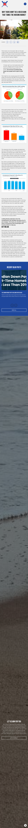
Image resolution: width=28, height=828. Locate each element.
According (4, 60)
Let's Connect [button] (14, 738)
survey (14, 165)
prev (12, 305)
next (15, 305)
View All (14, 310)
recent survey (14, 76)
